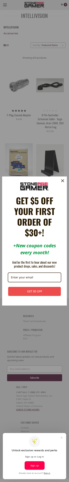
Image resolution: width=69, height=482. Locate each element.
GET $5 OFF (34, 291)
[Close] (62, 180)
